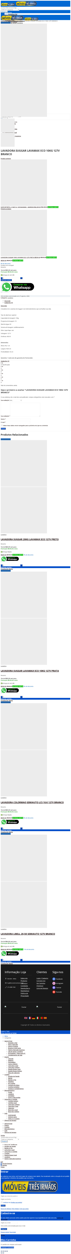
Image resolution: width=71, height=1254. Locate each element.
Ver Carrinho (41, 983)
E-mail (3, 422)
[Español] (45, 1018)
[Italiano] (37, 1018)
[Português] (41, 1018)
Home (2, 21)
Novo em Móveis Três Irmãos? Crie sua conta (14, 1209)
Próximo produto (6, 209)
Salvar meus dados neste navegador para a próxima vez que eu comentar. (25, 425)
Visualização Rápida (7, 569)
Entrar (3, 1205)
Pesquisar (4, 11)
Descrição (7, 301)
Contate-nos (41, 981)
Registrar (3, 1229)
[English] (26, 1018)
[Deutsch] (34, 1018)
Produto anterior (6, 158)
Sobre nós (24, 978)
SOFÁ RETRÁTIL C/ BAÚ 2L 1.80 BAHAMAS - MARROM (17, 207)
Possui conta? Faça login (8, 1232)
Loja (5, 21)
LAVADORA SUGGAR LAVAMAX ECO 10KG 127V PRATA (30, 670)
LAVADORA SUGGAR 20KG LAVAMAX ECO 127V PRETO (30, 539)
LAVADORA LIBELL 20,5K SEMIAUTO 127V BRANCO (28, 933)
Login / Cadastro (42, 978)
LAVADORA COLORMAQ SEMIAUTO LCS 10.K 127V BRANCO (32, 802)
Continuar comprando (7, 1247)
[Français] (30, 1018)
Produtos (24, 981)
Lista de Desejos (42, 988)
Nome (3, 419)
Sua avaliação (5, 400)
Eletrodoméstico (12, 21)
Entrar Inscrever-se (6, 1033)
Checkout (40, 986)
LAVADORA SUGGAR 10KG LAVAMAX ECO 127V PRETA (17, 257)
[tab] (37, 301)
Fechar (14, 1033)
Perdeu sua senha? (16, 1202)
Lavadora (20, 21)
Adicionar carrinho (6, 280)
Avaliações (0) (8, 303)
